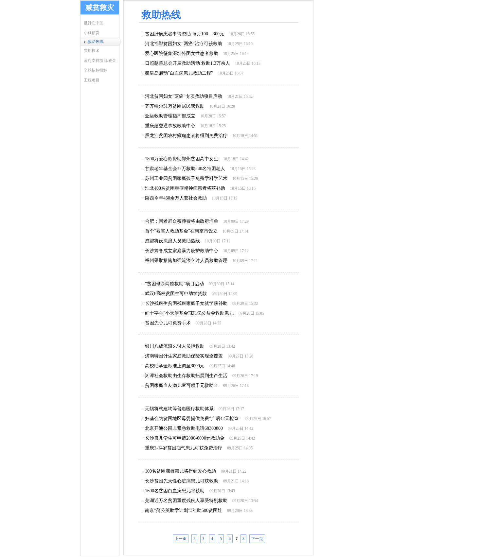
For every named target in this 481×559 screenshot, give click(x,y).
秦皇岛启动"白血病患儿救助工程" (179, 73)
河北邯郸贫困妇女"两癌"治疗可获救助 (183, 43)
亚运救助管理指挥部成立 (170, 116)
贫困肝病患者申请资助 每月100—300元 (184, 33)
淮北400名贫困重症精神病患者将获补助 (185, 188)
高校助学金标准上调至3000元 (175, 365)
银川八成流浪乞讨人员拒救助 (175, 346)
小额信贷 (91, 32)
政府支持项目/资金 (100, 60)
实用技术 (91, 50)
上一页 (181, 538)
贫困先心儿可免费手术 (168, 323)
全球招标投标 (95, 70)
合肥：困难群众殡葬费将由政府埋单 (181, 221)
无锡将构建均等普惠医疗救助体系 (179, 408)
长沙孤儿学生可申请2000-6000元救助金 (184, 438)
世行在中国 (93, 23)
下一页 (257, 538)
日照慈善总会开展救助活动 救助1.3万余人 (187, 63)
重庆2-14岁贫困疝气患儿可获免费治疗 (183, 447)
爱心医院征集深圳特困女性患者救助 (181, 53)
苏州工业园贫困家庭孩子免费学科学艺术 (186, 178)
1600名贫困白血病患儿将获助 (175, 490)
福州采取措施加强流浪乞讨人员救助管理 (186, 260)
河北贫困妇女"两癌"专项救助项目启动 (183, 96)
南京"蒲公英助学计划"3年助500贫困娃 (183, 510)
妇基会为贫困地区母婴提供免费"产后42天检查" (192, 418)
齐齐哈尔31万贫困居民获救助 (175, 106)
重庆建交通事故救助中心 (170, 125)
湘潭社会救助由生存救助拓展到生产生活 (186, 375)
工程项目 (91, 80)
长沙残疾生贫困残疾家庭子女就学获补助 (186, 303)
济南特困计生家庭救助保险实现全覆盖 (184, 356)
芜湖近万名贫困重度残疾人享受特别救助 (186, 500)
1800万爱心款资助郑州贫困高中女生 (181, 158)
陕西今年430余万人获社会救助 (176, 198)
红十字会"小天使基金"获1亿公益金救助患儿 (189, 313)
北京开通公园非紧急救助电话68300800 (184, 428)
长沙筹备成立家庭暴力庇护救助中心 (181, 250)
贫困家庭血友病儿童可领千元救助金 (181, 385)
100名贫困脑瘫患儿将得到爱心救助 (180, 471)
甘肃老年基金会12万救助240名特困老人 (185, 168)
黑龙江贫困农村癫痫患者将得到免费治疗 (186, 135)
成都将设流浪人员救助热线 (172, 240)
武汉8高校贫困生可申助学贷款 (176, 293)
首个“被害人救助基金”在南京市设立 (181, 231)
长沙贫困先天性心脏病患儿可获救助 (181, 481)
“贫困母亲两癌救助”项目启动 (174, 283)
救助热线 (95, 41)
